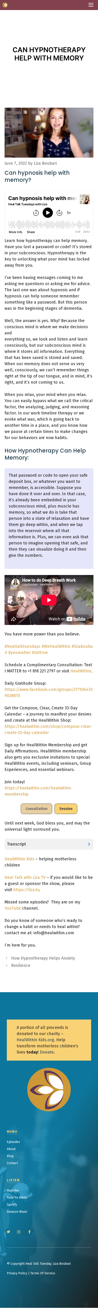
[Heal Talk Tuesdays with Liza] (5, 5)
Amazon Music (17, 1212)
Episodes (13, 1142)
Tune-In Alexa (17, 1198)
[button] (36, 809)
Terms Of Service (42, 1273)
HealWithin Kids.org (35, 1039)
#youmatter (19, 652)
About (11, 1149)
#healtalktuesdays (22, 646)
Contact (12, 1163)
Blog (10, 1156)
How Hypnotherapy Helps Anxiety (43, 958)
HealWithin (80, 671)
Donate (47, 1052)
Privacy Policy (17, 1273)
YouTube (13, 908)
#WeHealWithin (55, 646)
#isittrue (40, 652)
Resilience (20, 965)
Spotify (12, 1205)
